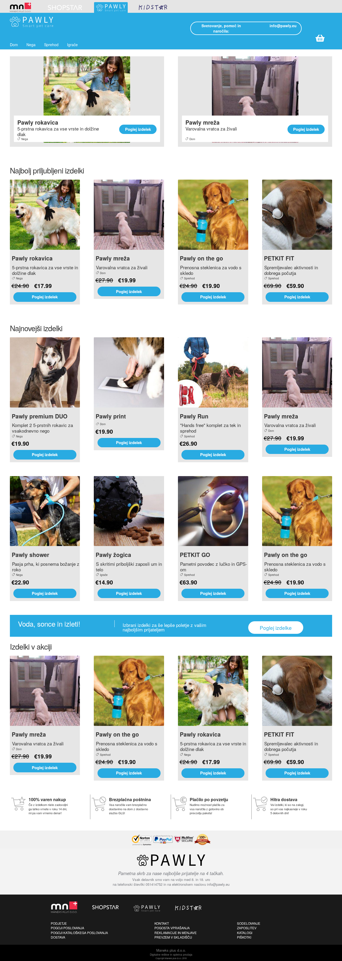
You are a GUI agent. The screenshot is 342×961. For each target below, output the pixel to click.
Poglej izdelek (138, 129)
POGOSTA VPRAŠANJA (172, 928)
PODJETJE (59, 923)
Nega (31, 44)
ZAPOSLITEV (246, 928)
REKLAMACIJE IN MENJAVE (175, 932)
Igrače (72, 44)
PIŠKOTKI (244, 937)
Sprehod (51, 44)
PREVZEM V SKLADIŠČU (173, 937)
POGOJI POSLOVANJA (67, 928)
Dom (14, 44)
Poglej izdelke (276, 627)
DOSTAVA (58, 937)
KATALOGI (244, 932)
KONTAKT (161, 923)
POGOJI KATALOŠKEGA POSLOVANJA (79, 932)
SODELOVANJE (248, 923)
